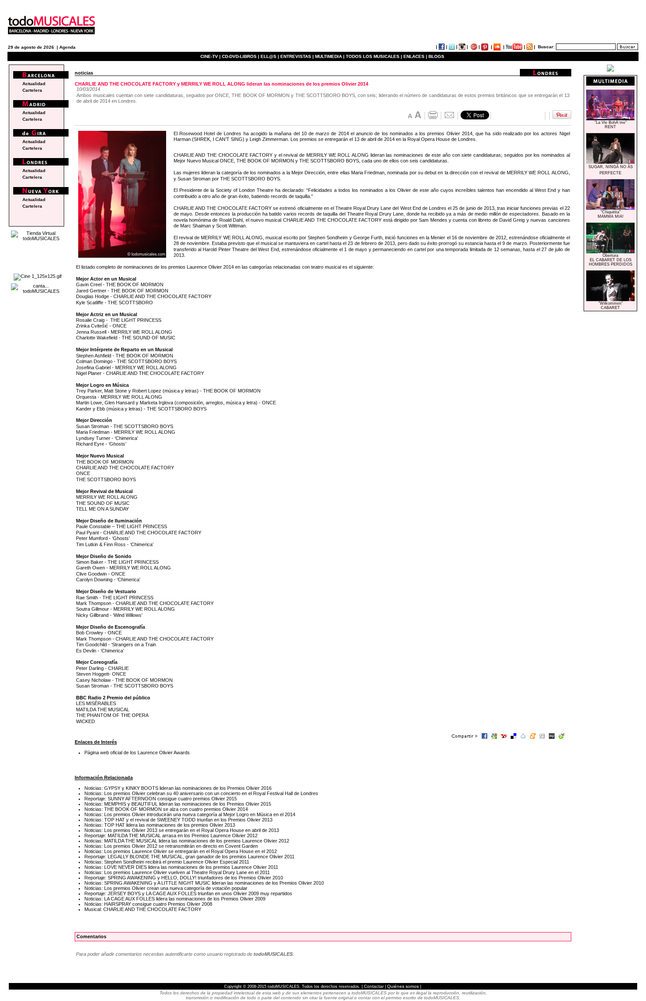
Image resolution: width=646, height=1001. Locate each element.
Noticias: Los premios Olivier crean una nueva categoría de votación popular (165, 888)
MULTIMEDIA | (330, 56)
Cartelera (32, 90)
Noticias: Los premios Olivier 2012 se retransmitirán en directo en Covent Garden (171, 846)
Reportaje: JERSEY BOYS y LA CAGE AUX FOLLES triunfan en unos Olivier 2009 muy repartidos (188, 893)
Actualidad (33, 83)
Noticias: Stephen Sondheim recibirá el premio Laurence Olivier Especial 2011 (166, 861)
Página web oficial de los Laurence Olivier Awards (137, 752)
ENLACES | (415, 56)
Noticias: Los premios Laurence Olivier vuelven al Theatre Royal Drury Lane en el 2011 (177, 872)
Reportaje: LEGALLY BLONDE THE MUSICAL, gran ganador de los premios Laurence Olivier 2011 (189, 856)
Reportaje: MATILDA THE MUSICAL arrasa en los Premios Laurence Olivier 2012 (171, 835)
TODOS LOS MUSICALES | (374, 56)
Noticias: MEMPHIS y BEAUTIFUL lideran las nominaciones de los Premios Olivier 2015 (177, 804)
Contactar (374, 986)
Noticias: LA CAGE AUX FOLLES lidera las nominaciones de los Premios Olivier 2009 (174, 898)
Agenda (67, 47)
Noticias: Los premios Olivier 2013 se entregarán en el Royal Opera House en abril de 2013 (181, 830)
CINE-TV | (211, 56)
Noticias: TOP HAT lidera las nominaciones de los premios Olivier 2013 (159, 825)
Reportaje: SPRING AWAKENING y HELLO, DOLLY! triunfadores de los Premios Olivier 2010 (183, 877)
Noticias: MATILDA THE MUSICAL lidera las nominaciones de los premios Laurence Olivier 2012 (186, 840)
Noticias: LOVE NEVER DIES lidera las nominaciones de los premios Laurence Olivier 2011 (181, 867)
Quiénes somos (403, 986)
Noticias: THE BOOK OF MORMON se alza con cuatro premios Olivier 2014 (166, 809)
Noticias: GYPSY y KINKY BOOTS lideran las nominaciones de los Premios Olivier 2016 (178, 788)
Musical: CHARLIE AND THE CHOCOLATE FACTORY (142, 909)
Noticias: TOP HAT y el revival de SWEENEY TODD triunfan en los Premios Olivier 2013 (178, 819)
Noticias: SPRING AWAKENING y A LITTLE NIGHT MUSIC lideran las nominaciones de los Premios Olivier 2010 (204, 883)
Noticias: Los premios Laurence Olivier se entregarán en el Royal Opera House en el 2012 (180, 851)
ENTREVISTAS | (297, 56)
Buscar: (546, 46)
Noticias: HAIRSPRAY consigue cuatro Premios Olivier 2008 (148, 904)
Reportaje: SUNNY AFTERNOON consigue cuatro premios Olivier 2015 (160, 798)
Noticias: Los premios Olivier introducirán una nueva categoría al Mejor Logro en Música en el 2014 (189, 814)
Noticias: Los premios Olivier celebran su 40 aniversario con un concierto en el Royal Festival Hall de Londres (201, 793)
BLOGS (436, 56)
